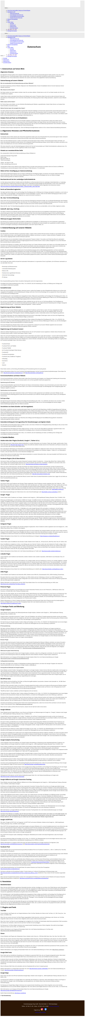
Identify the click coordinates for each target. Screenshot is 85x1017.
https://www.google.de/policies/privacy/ (10, 811)
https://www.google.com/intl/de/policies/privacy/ (12, 844)
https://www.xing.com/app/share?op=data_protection (13, 584)
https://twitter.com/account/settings (50, 491)
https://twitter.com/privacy (58, 489)
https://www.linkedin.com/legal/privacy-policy (52, 569)
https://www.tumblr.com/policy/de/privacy (51, 551)
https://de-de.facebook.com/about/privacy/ (13, 372)
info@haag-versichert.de (54, 1006)
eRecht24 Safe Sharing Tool (17, 444)
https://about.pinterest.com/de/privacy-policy (11, 603)
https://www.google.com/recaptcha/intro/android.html (37, 844)
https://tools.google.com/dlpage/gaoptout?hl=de (34, 648)
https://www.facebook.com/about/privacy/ (10, 868)
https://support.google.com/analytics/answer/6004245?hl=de (15, 658)
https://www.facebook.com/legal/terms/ (34, 372)
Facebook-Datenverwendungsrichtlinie (40, 862)
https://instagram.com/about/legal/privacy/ (50, 536)
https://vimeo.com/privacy (58, 949)
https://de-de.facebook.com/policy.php (41, 474)
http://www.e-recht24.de (20, 993)
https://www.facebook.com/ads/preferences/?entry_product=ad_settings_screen (19, 872)
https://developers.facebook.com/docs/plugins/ (36, 464)
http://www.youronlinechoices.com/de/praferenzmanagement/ (34, 878)
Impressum (37, 1012)
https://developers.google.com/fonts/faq (38, 968)
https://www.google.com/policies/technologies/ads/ (12, 776)
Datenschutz (43, 1012)
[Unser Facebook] (45, 1010)
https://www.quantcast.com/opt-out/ (24, 704)
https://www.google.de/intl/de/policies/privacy (11, 930)
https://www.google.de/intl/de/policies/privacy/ (11, 990)
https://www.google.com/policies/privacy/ (14, 970)
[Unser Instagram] (42, 1010)
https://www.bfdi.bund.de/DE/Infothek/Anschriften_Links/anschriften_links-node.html (20, 186)
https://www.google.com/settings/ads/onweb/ (34, 764)
